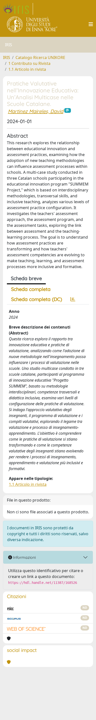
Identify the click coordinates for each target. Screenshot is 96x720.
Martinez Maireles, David (35, 111)
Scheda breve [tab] (26, 278)
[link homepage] (18, 9)
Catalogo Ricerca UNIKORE (40, 57)
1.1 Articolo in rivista (27, 69)
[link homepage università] (32, 24)
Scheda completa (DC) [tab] (36, 299)
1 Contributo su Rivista (29, 63)
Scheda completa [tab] (30, 289)
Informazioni (24, 557)
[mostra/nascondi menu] (91, 24)
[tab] (73, 299)
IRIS (6, 57)
